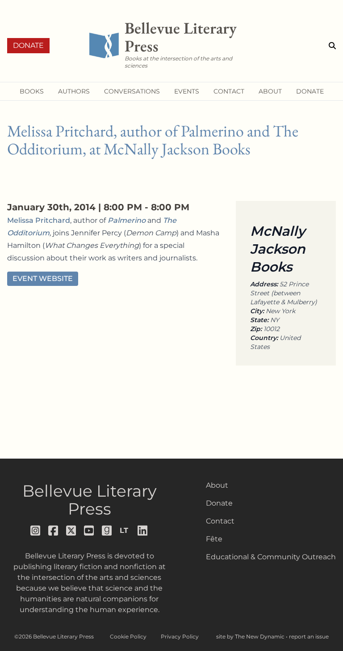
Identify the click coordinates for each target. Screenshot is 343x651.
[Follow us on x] (71, 530)
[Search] (332, 45)
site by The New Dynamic (251, 636)
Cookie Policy (128, 636)
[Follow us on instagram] (35, 530)
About (217, 485)
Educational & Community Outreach (271, 557)
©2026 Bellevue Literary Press (54, 636)
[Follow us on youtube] (89, 530)
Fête (214, 539)
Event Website (43, 278)
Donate (28, 45)
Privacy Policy (180, 636)
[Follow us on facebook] (53, 530)
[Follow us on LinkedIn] (143, 530)
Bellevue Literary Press (89, 500)
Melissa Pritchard (38, 220)
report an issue (309, 636)
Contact (220, 521)
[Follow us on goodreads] (107, 530)
